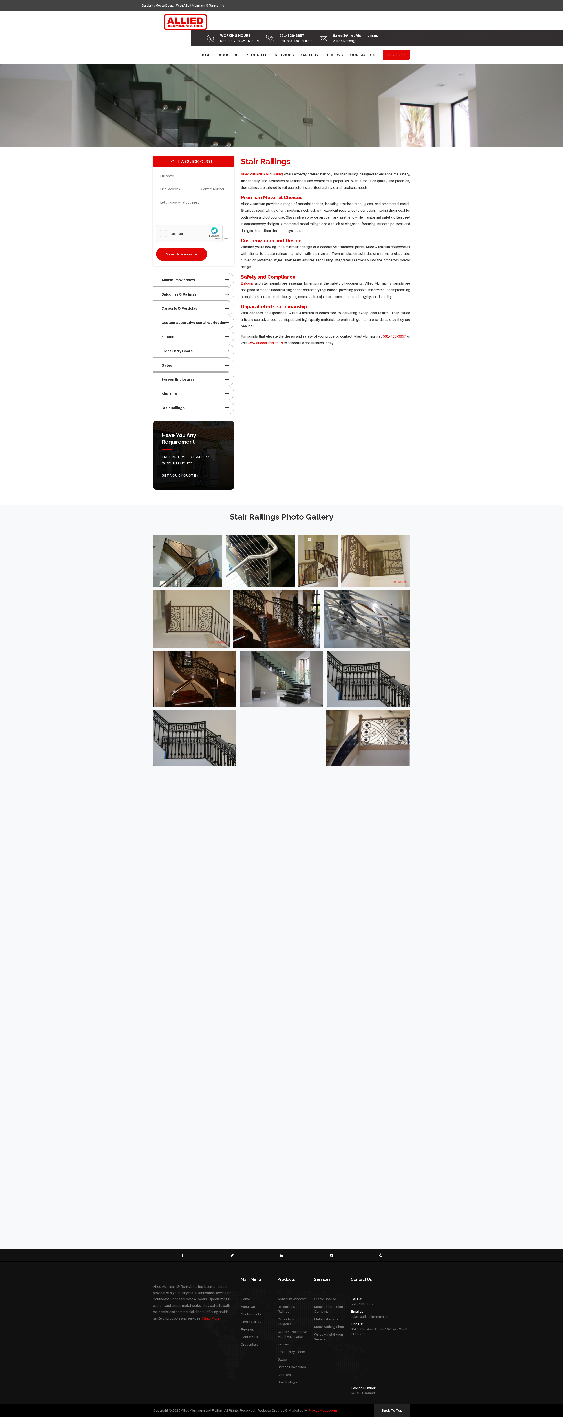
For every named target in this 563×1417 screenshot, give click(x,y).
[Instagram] (331, 1255)
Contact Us (362, 55)
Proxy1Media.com (322, 1410)
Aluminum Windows (178, 280)
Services (284, 55)
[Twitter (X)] (232, 1255)
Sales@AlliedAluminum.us (355, 35)
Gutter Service (325, 1299)
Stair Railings (173, 408)
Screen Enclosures (178, 379)
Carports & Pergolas (179, 308)
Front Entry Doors (177, 351)
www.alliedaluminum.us (265, 343)
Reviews (334, 55)
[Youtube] (380, 1255)
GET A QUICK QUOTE (179, 475)
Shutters (169, 394)
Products (257, 55)
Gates (166, 365)
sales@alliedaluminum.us (369, 1316)
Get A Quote (396, 55)
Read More (210, 1318)
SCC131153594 (363, 1393)
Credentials (249, 1344)
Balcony (247, 283)
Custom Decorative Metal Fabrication (193, 323)
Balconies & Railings (179, 294)
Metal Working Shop (329, 1327)
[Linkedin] (281, 1255)
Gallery (310, 55)
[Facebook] (182, 1255)
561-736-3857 (291, 35)
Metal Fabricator (326, 1319)
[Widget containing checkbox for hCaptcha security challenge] (193, 233)
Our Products (251, 1314)
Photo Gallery (251, 1322)
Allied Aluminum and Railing (262, 174)
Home (206, 55)
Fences (167, 337)
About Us (229, 55)
